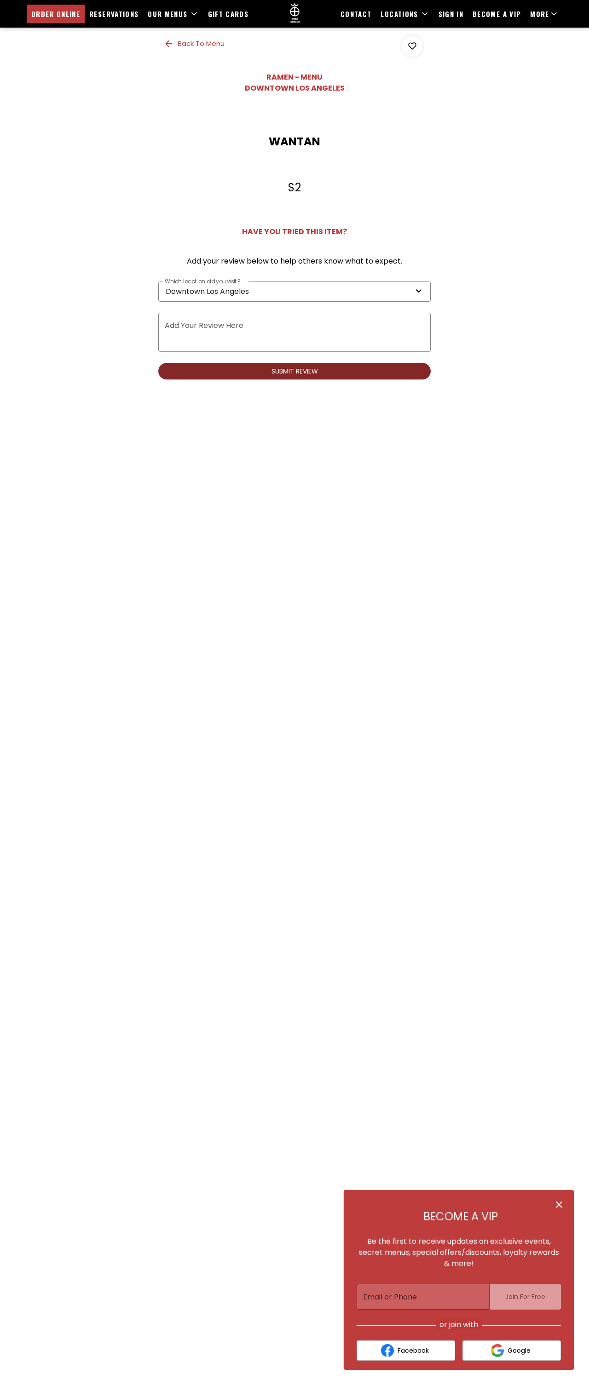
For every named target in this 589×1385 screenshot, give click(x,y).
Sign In (451, 14)
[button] (173, 14)
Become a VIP (497, 14)
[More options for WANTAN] (412, 46)
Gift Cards (228, 14)
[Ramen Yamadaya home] (294, 13)
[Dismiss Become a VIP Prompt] (559, 1205)
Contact (356, 14)
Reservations (114, 14)
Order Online (55, 14)
